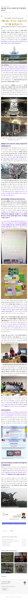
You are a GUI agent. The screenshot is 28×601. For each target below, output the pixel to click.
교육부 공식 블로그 (6, 582)
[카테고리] (1, 1)
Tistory (21, 596)
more (26, 550)
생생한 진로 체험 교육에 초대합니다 (8, 539)
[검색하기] (26, 1)
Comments (3, 576)
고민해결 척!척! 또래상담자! (6, 542)
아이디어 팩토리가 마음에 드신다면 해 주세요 (14, 523)
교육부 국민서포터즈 (5, 6)
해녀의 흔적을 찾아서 (5, 544)
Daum (14, 596)
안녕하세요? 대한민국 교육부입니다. (8, 586)
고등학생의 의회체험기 (5, 545)
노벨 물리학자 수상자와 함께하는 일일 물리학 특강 (10, 541)
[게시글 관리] (7, 531)
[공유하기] (5, 531)
